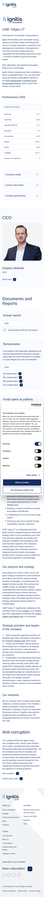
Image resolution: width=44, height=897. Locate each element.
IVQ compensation (10, 385)
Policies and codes (10, 779)
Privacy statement (9, 891)
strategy (26, 611)
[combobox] (13, 323)
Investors (27, 805)
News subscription (13, 868)
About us (6, 805)
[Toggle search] (32, 5)
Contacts (5, 825)
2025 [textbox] (6, 324)
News (4, 821)
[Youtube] (14, 875)
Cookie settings (35, 891)
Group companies (9, 810)
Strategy (5, 813)
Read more (7, 279)
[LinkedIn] (9, 875)
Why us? (5, 839)
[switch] (38, 451)
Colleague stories (8, 853)
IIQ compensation (10, 377)
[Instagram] (19, 875)
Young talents (7, 843)
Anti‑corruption (8, 773)
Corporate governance (10, 817)
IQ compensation (10, 374)
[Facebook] (4, 875)
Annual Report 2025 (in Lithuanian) (22, 330)
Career (5, 831)
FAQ (25, 824)
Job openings (7, 836)
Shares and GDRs (30, 816)
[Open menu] (39, 5)
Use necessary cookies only (22, 490)
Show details (31, 475)
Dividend (26, 820)
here (22, 68)
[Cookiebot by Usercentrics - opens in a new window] (31, 405)
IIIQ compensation (10, 381)
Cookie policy (26, 434)
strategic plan (19, 641)
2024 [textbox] (6, 367)
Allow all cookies (22, 482)
